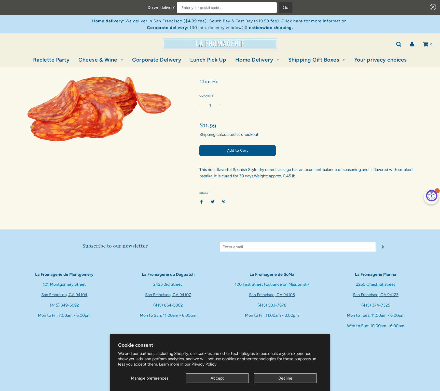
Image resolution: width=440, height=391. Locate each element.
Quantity (206, 95)
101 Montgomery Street (64, 284)
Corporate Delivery (156, 59)
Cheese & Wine (98, 59)
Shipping (207, 134)
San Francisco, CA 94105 (272, 294)
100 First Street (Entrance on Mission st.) (272, 284)
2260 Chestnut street (375, 284)
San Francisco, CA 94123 (375, 294)
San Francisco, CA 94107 (168, 294)
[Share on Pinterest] (224, 201)
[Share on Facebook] (203, 201)
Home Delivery (255, 59)
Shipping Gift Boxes (314, 59)
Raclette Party (51, 59)
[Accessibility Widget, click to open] (431, 195)
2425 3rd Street (168, 284)
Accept (217, 378)
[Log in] (412, 43)
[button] (432, 7)
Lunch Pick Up (208, 59)
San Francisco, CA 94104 (64, 294)
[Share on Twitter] (213, 201)
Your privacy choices (380, 59)
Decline (285, 378)
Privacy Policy (203, 364)
